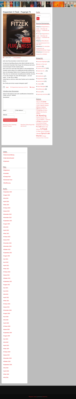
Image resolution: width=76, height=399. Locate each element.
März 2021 (6, 300)
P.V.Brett (43, 126)
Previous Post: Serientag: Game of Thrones (9, 125)
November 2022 (8, 246)
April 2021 (6, 297)
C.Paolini (46, 105)
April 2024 (6, 201)
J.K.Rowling (41, 115)
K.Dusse (45, 117)
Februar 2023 (7, 236)
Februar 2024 (7, 208)
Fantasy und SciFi (41, 68)
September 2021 (8, 281)
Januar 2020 (7, 329)
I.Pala (41, 112)
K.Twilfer (41, 119)
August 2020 (7, 313)
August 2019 (7, 336)
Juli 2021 (6, 288)
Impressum (71, 3)
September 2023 (8, 220)
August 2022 (7, 256)
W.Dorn (42, 137)
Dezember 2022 (8, 243)
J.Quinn (38, 118)
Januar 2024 (7, 211)
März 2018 (6, 374)
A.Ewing (42, 103)
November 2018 (8, 358)
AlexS (7, 87)
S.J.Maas (38, 131)
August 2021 (7, 284)
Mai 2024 (6, 198)
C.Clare (37, 105)
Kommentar (6, 97)
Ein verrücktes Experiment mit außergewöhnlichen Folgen (43, 48)
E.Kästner (43, 107)
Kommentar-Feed (8, 179)
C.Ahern (46, 103)
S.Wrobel (38, 133)
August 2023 (7, 224)
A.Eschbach (38, 103)
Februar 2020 (7, 326)
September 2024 (8, 192)
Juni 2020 (6, 316)
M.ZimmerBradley (39, 123)
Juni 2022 (6, 262)
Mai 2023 (6, 227)
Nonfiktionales (41, 89)
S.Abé (46, 126)
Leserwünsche (40, 81)
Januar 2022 (7, 275)
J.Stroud (42, 118)
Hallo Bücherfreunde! (62, 3)
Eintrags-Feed (7, 176)
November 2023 (8, 217)
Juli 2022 (6, 259)
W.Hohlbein (46, 137)
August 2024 (7, 195)
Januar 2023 (7, 240)
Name (5, 110)
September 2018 (8, 364)
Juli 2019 (6, 339)
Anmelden (6, 173)
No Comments (17, 57)
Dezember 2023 (8, 214)
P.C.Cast (38, 127)
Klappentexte (15, 87)
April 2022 (6, 265)
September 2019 (8, 332)
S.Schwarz (47, 131)
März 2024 (6, 204)
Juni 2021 (6, 291)
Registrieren (7, 170)
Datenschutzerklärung (51, 3)
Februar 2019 (7, 352)
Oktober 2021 (7, 278)
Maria (38, 33)
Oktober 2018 (7, 361)
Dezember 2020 (8, 310)
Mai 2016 (6, 377)
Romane (39, 91)
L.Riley (38, 121)
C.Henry (41, 105)
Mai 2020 (6, 320)
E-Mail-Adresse (19, 110)
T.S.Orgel (44, 136)
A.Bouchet (38, 102)
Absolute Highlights (42, 61)
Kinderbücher (40, 76)
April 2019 (6, 345)
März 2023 (6, 233)
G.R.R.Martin (45, 110)
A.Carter (43, 102)
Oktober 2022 (7, 249)
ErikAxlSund (39, 108)
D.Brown (38, 107)
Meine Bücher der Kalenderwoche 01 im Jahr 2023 (42, 42)
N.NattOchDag (45, 124)
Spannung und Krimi (23, 87)
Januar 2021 (7, 307)
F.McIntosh (44, 108)
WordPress (45, 396)
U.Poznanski (38, 137)
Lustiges (39, 84)
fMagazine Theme (33, 396)
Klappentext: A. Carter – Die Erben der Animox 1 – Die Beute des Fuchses (42, 29)
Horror (38, 73)
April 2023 (6, 230)
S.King (42, 131)
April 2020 (6, 323)
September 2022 (8, 252)
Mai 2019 (6, 342)
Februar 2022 (7, 272)
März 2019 (6, 348)
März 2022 (6, 268)
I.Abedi (38, 112)
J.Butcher (45, 112)
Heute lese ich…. (41, 71)
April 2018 (6, 371)
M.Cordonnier (44, 121)
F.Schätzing (39, 110)
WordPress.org (7, 183)
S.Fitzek (33, 87)
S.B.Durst (38, 129)
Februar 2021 (7, 304)
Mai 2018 (6, 368)
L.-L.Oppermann (47, 119)
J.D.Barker (38, 113)
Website (5, 114)
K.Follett (37, 119)
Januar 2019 (7, 355)
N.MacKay (39, 125)
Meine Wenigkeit (41, 86)
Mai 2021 (6, 294)
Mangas (45, 123)
